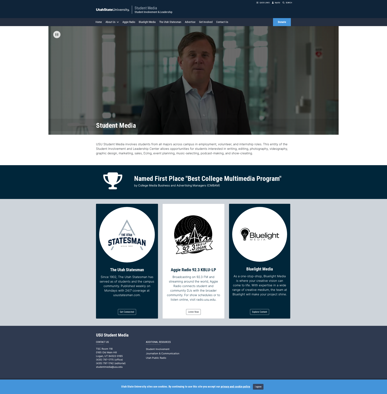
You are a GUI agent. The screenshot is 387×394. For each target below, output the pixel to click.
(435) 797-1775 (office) (109, 359)
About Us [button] (110, 22)
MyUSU (277, 3)
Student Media (146, 8)
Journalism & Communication (162, 353)
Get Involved (206, 22)
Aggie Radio (128, 22)
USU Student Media (112, 335)
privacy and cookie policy (235, 386)
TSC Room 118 (104, 348)
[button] (56, 35)
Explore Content (259, 311)
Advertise (190, 22)
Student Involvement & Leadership (153, 12)
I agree (258, 386)
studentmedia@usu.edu (109, 366)
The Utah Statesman (170, 22)
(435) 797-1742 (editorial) (111, 363)
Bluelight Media (147, 22)
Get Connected (127, 311)
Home (99, 22)
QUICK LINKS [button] (265, 3)
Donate (282, 22)
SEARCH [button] (289, 3)
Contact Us (222, 22)
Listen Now (193, 311)
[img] (56, 34)
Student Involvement (157, 349)
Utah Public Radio (156, 357)
